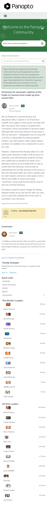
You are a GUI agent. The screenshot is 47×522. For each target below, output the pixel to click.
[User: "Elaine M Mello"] (8, 456)
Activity (5, 288)
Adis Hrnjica (8, 500)
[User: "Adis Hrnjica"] (7, 495)
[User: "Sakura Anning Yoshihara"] (8, 324)
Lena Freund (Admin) (9, 367)
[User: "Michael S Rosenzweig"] (8, 343)
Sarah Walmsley (9, 377)
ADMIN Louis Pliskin (9, 387)
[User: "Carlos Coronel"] (8, 446)
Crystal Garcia (8, 358)
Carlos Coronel (9, 451)
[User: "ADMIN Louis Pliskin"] (8, 382)
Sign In (4, 258)
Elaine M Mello (9, 461)
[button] (5, 214)
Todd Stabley (8, 397)
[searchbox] (23, 43)
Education (10, 203)
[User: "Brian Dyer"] (7, 437)
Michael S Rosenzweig (9, 348)
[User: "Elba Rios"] (6, 476)
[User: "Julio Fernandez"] (4, 105)
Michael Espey (9, 319)
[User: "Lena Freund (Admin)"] (8, 363)
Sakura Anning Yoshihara (9, 329)
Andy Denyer (13, 233)
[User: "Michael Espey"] (8, 314)
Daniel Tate (8, 338)
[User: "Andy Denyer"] (4, 234)
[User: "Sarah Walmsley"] (8, 372)
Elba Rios (7, 481)
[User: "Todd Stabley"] (8, 392)
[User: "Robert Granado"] (8, 304)
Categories (6, 281)
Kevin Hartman (9, 432)
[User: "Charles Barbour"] (8, 417)
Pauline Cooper (9, 490)
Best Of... (5, 292)
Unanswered (23, 295)
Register (12, 258)
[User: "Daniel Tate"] (7, 333)
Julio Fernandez (14, 106)
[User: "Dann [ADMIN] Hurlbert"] (8, 466)
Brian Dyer (7, 442)
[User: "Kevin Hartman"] (8, 427)
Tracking (14, 211)
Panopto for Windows (21, 203)
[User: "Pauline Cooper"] (8, 485)
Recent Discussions (9, 285)
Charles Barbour (9, 422)
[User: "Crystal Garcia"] (8, 353)
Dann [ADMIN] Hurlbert (9, 471)
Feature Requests (15, 111)
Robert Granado (9, 309)
